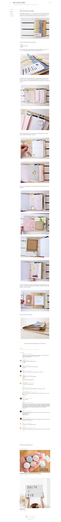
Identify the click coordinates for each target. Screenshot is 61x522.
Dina (23, 423)
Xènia (23, 387)
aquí (43, 50)
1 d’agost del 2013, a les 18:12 (27, 365)
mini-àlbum (11, 15)
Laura (23, 370)
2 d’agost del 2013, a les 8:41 (27, 387)
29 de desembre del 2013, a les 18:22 (31, 427)
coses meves (30, 349)
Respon (23, 358)
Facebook (31, 13)
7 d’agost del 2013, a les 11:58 (27, 423)
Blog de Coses (19, 3)
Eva (23, 365)
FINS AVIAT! (23, 509)
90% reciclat (24, 427)
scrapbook (11, 16)
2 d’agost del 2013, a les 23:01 (29, 402)
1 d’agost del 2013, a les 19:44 (28, 370)
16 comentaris (25, 510)
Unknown (23, 375)
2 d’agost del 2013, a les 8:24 (29, 375)
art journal (11, 12)
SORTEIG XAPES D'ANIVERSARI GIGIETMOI (30, 473)
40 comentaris (25, 475)
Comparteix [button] (12, 9)
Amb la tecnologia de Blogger (31, 516)
